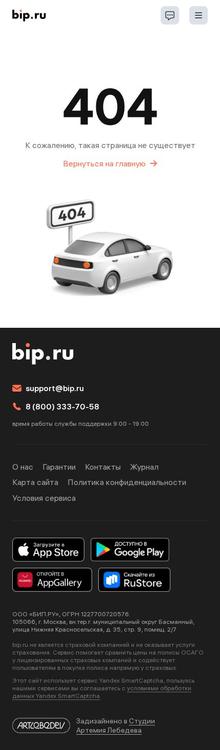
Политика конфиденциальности (127, 482)
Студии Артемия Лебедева (115, 725)
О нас (22, 467)
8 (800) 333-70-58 (62, 406)
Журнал (144, 467)
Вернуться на (104, 163)
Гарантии (59, 467)
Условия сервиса (44, 498)
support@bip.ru (55, 388)
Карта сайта (35, 482)
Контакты (103, 467)
